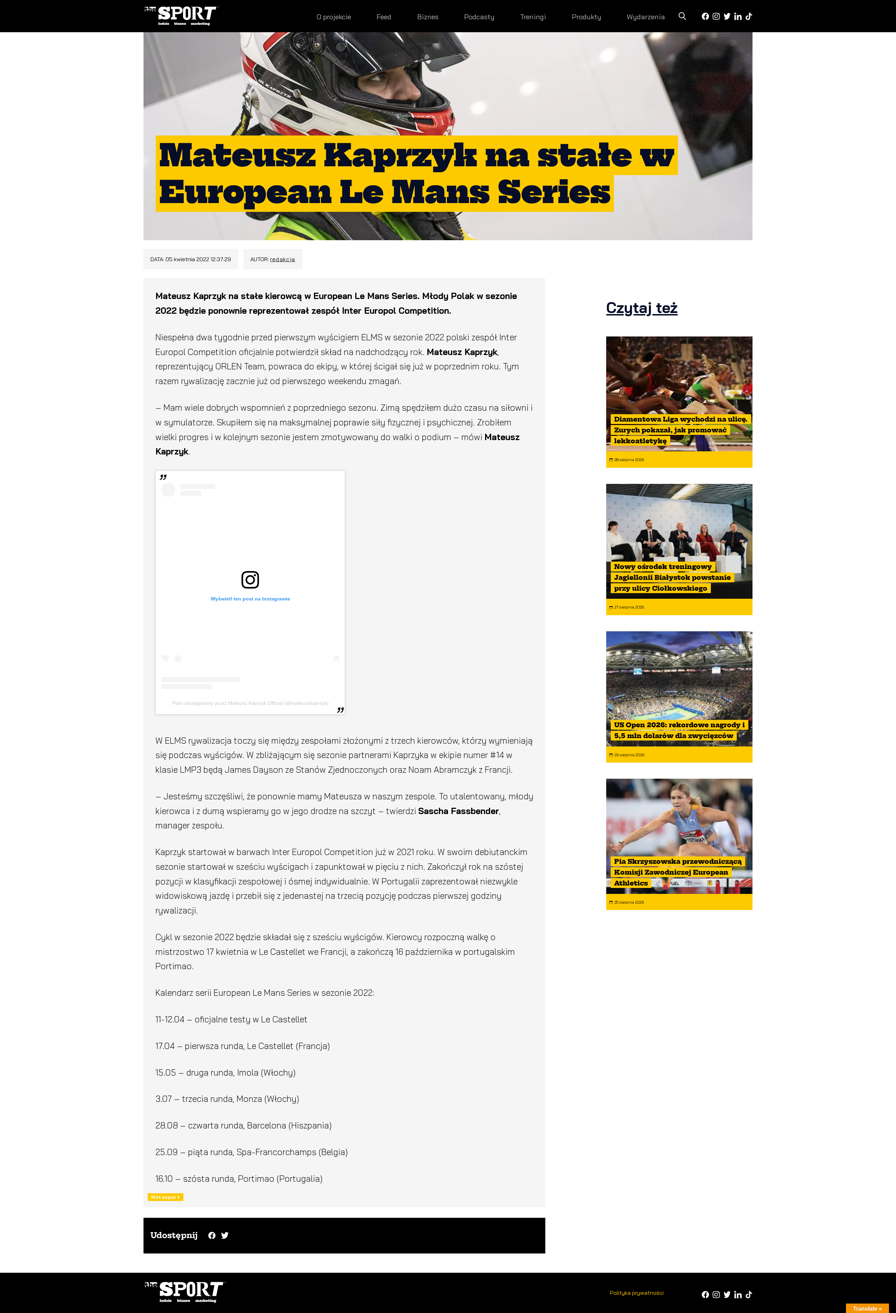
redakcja (282, 259)
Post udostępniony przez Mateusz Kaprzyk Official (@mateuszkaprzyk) (250, 703)
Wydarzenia (646, 16)
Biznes (428, 16)
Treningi (533, 16)
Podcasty (479, 16)
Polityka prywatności (637, 1292)
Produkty (586, 16)
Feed (384, 16)
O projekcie (333, 16)
